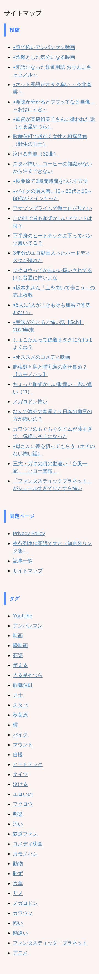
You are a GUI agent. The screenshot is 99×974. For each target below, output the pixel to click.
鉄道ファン (25, 834)
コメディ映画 (28, 844)
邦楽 (18, 814)
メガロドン (25, 903)
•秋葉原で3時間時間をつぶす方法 (50, 181)
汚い (18, 824)
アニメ (20, 953)
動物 (18, 863)
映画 (18, 635)
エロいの (23, 794)
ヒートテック (28, 764)
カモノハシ (25, 853)
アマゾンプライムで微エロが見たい (52, 208)
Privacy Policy (29, 533)
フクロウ (23, 804)
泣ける (20, 784)
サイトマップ (28, 570)
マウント (23, 744)
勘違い (20, 933)
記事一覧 (23, 561)
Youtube (22, 616)
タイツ (20, 774)
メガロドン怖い (30, 401)
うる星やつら (28, 675)
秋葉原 (20, 715)
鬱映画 (20, 645)
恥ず (18, 873)
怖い (18, 923)
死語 (18, 655)
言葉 (18, 883)
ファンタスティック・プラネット (50, 943)
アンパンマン (28, 626)
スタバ (20, 705)
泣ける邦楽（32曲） (36, 154)
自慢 (18, 754)
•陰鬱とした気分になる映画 (44, 57)
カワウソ (23, 913)
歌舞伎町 (23, 685)
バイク (20, 735)
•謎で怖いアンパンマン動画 (44, 47)
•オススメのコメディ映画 (41, 357)
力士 (18, 695)
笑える (20, 665)
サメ (18, 893)
